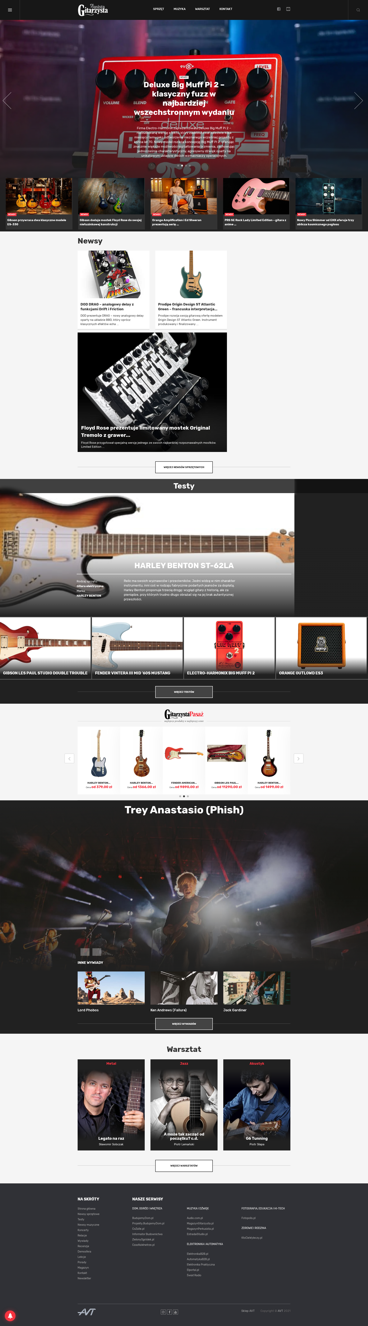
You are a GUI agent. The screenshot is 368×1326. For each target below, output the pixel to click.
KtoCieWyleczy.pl (252, 1237)
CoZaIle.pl (138, 1228)
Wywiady (83, 1241)
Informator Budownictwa (147, 1234)
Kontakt (225, 9)
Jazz (184, 1063)
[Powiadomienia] (10, 1315)
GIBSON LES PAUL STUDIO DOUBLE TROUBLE (45, 673)
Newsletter (84, 1278)
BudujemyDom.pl (142, 1218)
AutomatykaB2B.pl (198, 1259)
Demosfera (84, 1251)
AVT (280, 1311)
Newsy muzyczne (88, 1224)
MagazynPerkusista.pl (200, 1228)
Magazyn (83, 1267)
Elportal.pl (193, 1270)
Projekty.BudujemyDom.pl (148, 1223)
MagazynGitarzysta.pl (200, 1223)
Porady (82, 1262)
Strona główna (86, 1208)
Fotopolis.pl (248, 1218)
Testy (81, 1219)
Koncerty (83, 1230)
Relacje (82, 1235)
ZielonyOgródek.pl (143, 1239)
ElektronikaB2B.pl (197, 1254)
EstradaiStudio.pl (197, 1234)
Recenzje (83, 1246)
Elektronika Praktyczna (201, 1264)
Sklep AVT (248, 1311)
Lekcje (82, 1257)
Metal (111, 1063)
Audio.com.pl (195, 1218)
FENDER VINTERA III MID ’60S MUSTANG (132, 673)
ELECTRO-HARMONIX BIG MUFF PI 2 (221, 673)
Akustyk (257, 1063)
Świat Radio (194, 1275)
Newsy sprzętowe (88, 1214)
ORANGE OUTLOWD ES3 (301, 673)
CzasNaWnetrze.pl (143, 1245)
